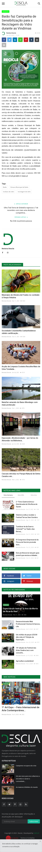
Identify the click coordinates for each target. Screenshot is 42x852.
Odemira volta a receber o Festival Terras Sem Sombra (27, 516)
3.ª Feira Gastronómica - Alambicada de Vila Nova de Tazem (26, 504)
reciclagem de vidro (24, 192)
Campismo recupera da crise (26, 766)
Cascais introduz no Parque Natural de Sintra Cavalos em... (21, 475)
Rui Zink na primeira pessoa (21, 221)
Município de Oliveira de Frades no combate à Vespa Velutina (20, 296)
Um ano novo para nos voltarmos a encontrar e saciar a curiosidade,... (28, 778)
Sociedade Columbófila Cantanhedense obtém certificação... (19, 332)
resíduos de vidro (8, 192)
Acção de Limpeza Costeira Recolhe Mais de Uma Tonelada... (21, 367)
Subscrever (33, 821)
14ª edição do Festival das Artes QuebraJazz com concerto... (26, 650)
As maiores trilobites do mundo (27, 787)
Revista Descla (11, 33)
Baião (5, 187)
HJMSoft (36, 833)
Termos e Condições (28, 838)
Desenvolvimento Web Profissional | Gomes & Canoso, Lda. (28, 624)
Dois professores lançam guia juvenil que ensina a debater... (27, 554)
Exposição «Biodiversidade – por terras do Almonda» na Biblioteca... (20, 439)
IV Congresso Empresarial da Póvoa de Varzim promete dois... (27, 542)
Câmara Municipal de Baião (19, 187)
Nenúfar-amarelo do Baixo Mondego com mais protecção (20, 403)
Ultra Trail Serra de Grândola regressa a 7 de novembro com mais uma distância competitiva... (21, 210)
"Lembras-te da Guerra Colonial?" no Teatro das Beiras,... (25, 529)
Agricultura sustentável (25, 661)
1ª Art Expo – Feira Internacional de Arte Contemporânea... (20, 709)
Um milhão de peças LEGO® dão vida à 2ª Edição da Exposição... (26, 637)
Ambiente (6, 11)
